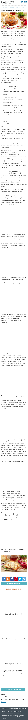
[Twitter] (20, 579)
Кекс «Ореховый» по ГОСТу (14, 664)
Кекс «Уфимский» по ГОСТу (14, 614)
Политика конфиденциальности (16, 708)
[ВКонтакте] (4, 579)
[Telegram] (24, 579)
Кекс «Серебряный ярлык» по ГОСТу (14, 639)
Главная (4, 708)
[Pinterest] (16, 579)
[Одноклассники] (8, 579)
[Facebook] (12, 579)
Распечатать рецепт (14, 583)
